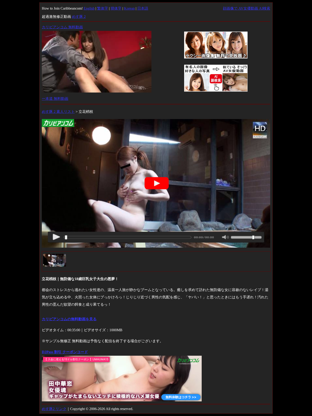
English (89, 8)
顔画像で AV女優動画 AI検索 (246, 8)
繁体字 (102, 8)
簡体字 (116, 8)
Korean (129, 8)
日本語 (142, 8)
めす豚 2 (79, 17)
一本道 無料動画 (55, 99)
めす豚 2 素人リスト (58, 112)
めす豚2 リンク (54, 409)
